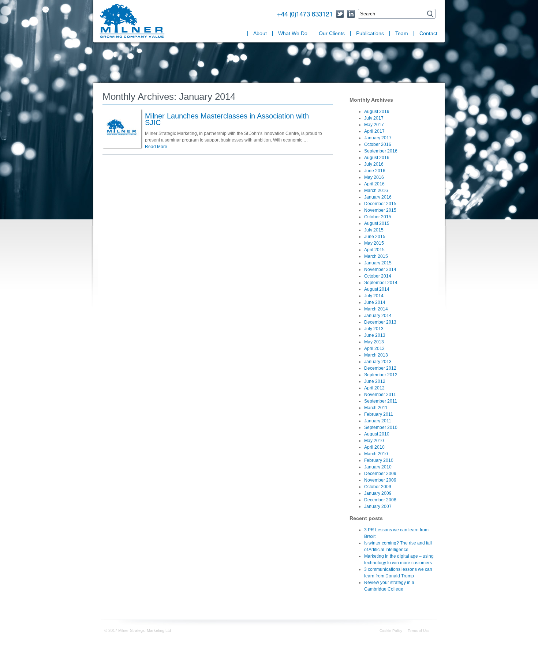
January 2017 (378, 137)
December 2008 (380, 499)
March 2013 (376, 355)
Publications (370, 33)
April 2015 (374, 249)
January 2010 (378, 467)
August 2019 (376, 111)
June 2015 (374, 236)
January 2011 (377, 420)
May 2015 (374, 243)
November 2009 (380, 480)
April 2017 (374, 131)
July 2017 (374, 118)
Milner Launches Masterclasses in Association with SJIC (227, 119)
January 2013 (378, 361)
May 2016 (374, 177)
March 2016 (376, 190)
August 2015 (376, 223)
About (260, 33)
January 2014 (378, 315)
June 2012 (374, 381)
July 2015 (374, 230)
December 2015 (380, 203)
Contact (428, 33)
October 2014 (377, 276)
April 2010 (374, 447)
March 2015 (376, 256)
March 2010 (376, 453)
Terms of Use (419, 631)
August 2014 (376, 289)
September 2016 (380, 151)
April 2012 (374, 388)
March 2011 (376, 407)
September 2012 (380, 374)
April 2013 (374, 348)
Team (401, 33)
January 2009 (378, 493)
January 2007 (378, 506)
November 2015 (380, 210)
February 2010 (378, 460)
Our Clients (332, 33)
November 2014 (380, 269)
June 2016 (374, 170)
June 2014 (374, 302)
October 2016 (377, 144)
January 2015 (378, 262)
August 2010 (376, 434)
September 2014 (380, 282)
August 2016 (376, 157)
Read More (156, 146)
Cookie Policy (391, 631)
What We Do (292, 33)
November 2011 (380, 394)
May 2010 (374, 440)
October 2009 (377, 486)
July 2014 (374, 295)
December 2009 (380, 473)
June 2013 (374, 335)
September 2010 (380, 427)
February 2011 (378, 414)
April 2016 (374, 183)
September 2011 (380, 401)
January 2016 (378, 197)
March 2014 (376, 309)
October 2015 (377, 216)
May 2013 (374, 341)
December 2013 (380, 322)
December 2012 (380, 368)
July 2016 (374, 164)
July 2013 (374, 328)
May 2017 (374, 124)
